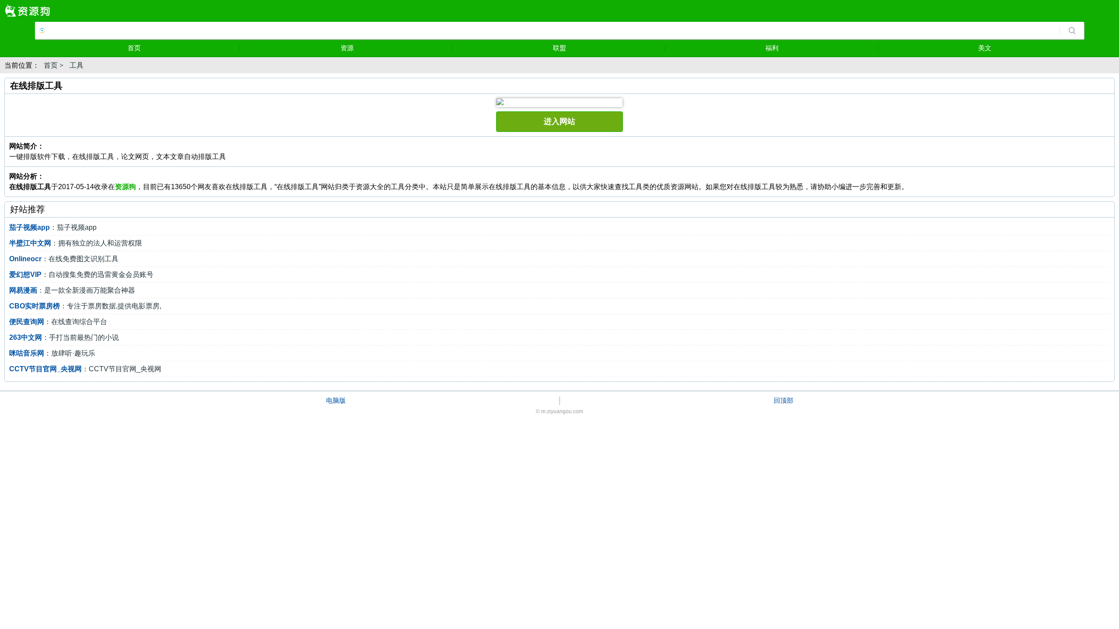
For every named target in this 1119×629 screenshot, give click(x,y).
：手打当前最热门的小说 (64, 337)
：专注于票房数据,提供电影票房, (85, 306)
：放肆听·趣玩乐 (52, 353)
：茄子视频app (53, 227)
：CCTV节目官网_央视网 (85, 369)
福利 (771, 48)
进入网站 (559, 121)
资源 (347, 48)
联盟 (559, 48)
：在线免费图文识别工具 (63, 259)
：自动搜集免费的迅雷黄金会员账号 (81, 274)
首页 (134, 48)
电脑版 (336, 400)
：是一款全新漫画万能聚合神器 (72, 290)
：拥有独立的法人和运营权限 (75, 243)
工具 (76, 65)
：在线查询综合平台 (58, 321)
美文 (984, 48)
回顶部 (783, 400)
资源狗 (125, 186)
